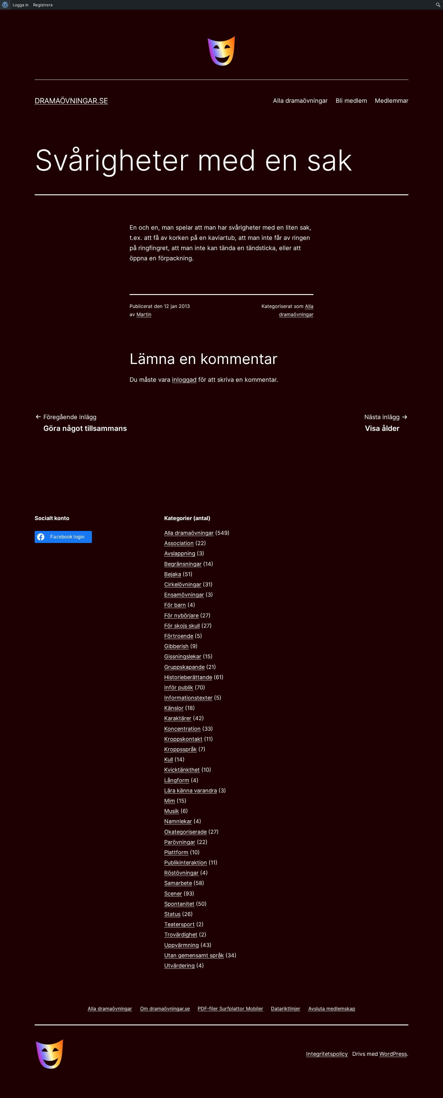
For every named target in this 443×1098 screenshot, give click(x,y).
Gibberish (176, 646)
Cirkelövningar (182, 584)
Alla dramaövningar (300, 100)
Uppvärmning (181, 945)
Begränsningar (183, 564)
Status (172, 914)
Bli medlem (351, 100)
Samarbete (178, 883)
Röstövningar (181, 873)
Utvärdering (179, 965)
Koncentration (182, 729)
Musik (171, 811)
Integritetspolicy (327, 1054)
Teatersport (179, 924)
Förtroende (178, 636)
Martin (144, 314)
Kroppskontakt (183, 739)
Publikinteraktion (185, 862)
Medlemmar (391, 100)
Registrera (42, 4)
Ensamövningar (184, 594)
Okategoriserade (185, 832)
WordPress (393, 1054)
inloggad (184, 379)
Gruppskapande (184, 667)
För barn (175, 605)
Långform (176, 780)
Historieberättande (188, 677)
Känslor (174, 708)
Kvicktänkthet (182, 770)
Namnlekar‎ (178, 821)
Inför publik (178, 687)
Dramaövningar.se (71, 100)
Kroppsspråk (180, 749)
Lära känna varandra (190, 790)
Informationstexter (188, 698)
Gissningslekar (182, 656)
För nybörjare (181, 615)
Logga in (21, 4)
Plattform (176, 852)
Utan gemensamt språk (194, 955)
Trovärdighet (180, 934)
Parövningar (179, 842)
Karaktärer (177, 718)
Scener (173, 893)
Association (179, 543)
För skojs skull (182, 626)
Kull (168, 759)
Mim (169, 801)
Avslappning (179, 553)
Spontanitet (179, 904)
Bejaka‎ (172, 574)
